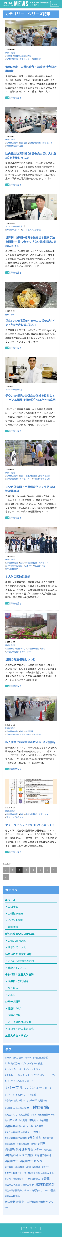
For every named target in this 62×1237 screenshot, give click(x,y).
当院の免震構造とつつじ (20, 659)
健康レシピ (10, 314)
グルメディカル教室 (33, 1063)
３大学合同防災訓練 (17, 576)
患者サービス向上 (31, 1132)
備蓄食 (9, 55)
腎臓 (47, 1178)
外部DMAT (11, 1120)
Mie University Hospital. (32, 1232)
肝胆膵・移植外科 (15, 1167)
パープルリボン (21, 1087)
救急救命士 (23, 1143)
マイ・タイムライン (14, 817)
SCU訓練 (18, 1057)
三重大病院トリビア (16, 1035)
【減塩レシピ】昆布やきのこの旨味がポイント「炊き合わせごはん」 (30, 322)
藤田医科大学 (39, 565)
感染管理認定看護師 (16, 1138)
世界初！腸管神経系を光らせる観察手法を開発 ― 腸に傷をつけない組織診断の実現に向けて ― (30, 241)
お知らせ (13, 906)
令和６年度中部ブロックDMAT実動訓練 (26, 1100)
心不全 (29, 1126)
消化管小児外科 (13, 229)
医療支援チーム (47, 1114)
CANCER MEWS (17, 940)
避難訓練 (37, 58)
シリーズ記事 (12, 1001)
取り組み (13, 988)
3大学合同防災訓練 (14, 565)
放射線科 (36, 1137)
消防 (43, 1143)
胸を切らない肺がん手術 (41, 1173)
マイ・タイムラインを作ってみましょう (30, 825)
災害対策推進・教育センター (18, 58)
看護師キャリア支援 (20, 1155)
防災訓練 (23, 142)
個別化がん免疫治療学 (17, 1108)
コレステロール (14, 1069)
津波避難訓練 (31, 475)
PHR (8, 1057)
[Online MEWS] (15, 3)
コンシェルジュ (32, 1069)
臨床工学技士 (13, 1184)
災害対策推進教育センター (24, 1149)
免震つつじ (20, 648)
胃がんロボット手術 (16, 1173)
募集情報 (13, 927)
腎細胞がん (34, 1178)
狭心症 (48, 1149)
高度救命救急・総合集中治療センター (29, 1205)
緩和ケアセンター (33, 1161)
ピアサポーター (45, 1088)
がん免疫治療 (13, 1063)
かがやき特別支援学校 (37, 1057)
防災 (29, 55)
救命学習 (48, 1138)
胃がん (46, 1167)
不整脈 (32, 1094)
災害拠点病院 (19, 55)
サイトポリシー (31, 1228)
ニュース (10, 900)
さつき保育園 (44, 475)
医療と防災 (10, 52)
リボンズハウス (17, 947)
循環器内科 (14, 1126)
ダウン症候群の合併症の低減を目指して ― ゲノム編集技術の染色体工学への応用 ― (30, 399)
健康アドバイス (17, 967)
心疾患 (39, 1126)
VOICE (11, 995)
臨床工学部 (28, 1184)
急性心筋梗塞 (13, 1132)
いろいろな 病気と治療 (18, 954)
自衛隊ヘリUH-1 (40, 1190)
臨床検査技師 (46, 1184)
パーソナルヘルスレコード (19, 1081)
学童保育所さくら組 (41, 478)
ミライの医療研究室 (13, 226)
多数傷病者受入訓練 (14, 145)
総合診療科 (44, 1155)
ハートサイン (48, 1075)
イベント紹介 (15, 920)
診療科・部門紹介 (18, 981)
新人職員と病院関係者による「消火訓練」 (30, 742)
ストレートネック (15, 1075)
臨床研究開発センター (17, 1190)
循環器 (44, 1120)
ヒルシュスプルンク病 (31, 229)
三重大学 (28, 565)
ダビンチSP (33, 1075)
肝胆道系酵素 (33, 1167)
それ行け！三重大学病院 (19, 974)
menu (55, 4)
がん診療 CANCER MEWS (20, 933)
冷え (34, 1114)
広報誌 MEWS (15, 913)
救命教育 (10, 1143)
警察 (53, 1190)
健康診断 (41, 1107)
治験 (34, 1143)
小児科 (23, 1120)
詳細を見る (16, 97)
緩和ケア (13, 1161)
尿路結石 (34, 1120)
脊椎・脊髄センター (16, 1178)
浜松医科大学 (12, 568)
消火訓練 (37, 734)
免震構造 (10, 648)
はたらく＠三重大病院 (21, 1028)
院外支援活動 (13, 1196)
